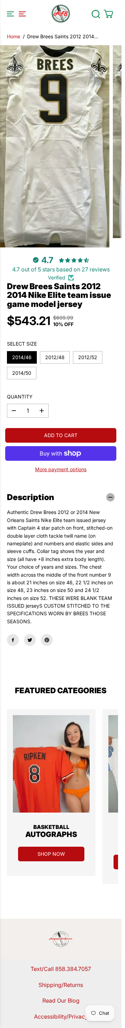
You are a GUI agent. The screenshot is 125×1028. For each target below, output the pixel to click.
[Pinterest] (47, 640)
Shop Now (51, 854)
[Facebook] (13, 640)
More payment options (60, 469)
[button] (15, 14)
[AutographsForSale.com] (60, 13)
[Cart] (108, 14)
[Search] (96, 14)
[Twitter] (30, 640)
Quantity (20, 397)
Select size (22, 344)
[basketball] (51, 764)
